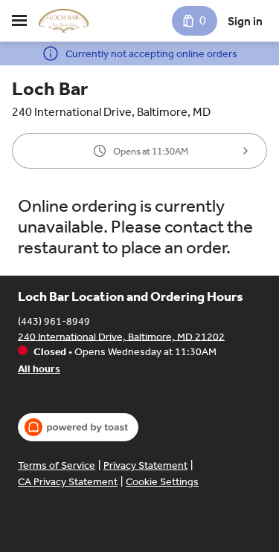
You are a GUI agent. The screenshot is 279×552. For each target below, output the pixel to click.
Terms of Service (56, 465)
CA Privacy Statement (68, 481)
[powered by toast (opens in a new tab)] (78, 427)
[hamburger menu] (19, 21)
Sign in (245, 21)
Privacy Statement (145, 465)
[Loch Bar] (64, 21)
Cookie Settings (162, 481)
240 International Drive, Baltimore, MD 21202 (121, 336)
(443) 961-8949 (54, 320)
